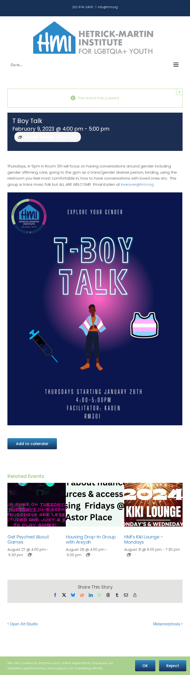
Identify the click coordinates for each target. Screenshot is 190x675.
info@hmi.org (108, 7)
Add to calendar (32, 443)
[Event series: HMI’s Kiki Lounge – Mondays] (129, 554)
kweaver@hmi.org (137, 184)
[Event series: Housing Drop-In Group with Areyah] (88, 554)
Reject (172, 666)
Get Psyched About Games (28, 539)
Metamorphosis (166, 624)
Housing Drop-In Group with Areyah (91, 539)
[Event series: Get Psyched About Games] (29, 554)
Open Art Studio (24, 624)
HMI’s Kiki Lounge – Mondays (143, 539)
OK (145, 666)
